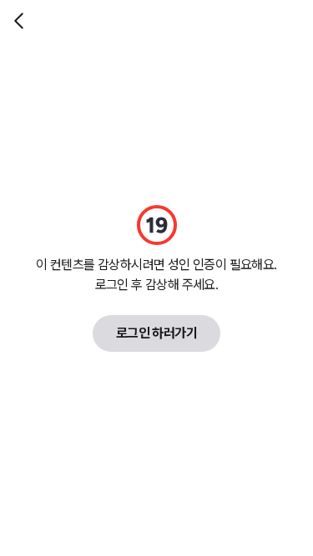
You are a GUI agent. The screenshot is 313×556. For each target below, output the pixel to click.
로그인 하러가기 (156, 333)
